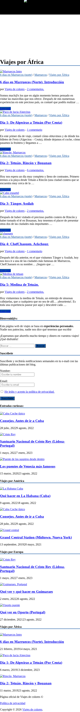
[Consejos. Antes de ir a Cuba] (12, 413)
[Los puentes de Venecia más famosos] (22, 459)
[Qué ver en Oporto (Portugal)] (10, 605)
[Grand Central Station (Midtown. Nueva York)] (9, 530)
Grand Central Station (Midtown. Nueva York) (36, 537)
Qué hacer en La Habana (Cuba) (25, 496)
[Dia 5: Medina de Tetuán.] (40, 274)
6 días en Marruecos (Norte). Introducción (32, 82)
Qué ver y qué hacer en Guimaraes (26, 592)
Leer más (5, 108)
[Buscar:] (17, 345)
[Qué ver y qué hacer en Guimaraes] (13, 584)
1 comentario (34, 129)
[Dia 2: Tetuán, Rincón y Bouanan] (40, 152)
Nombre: (5, 370)
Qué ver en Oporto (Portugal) (22, 612)
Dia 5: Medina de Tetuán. (19, 285)
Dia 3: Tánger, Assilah (17, 203)
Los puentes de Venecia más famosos (27, 466)
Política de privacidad (12, 703)
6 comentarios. (35, 170)
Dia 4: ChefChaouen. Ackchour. (24, 244)
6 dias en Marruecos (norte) (16, 74)
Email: (4, 381)
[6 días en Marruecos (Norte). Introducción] (40, 71)
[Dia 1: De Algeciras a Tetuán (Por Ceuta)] (40, 112)
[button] (12, 8)
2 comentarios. (35, 89)
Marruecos (40, 74)
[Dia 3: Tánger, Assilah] (40, 193)
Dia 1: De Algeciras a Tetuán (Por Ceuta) (31, 122)
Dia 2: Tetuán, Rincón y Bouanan (26, 163)
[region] (40, 35)
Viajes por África (59, 74)
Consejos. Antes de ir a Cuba (22, 421)
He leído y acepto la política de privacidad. (29, 391)
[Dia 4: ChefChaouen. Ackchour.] (40, 233)
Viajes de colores (15, 89)
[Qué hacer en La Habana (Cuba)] (11, 488)
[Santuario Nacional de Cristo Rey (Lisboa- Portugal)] (8, 434)
